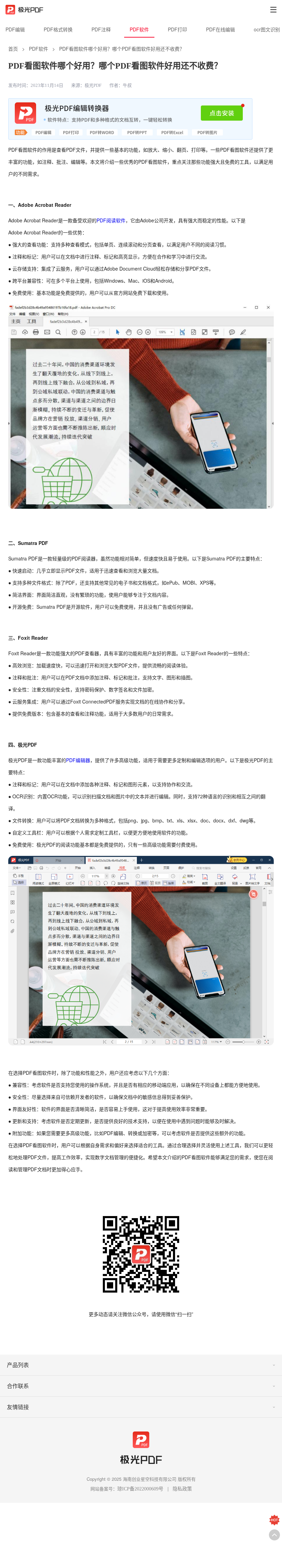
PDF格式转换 (58, 29)
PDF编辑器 (78, 760)
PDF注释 (101, 29)
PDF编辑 (15, 29)
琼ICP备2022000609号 (140, 1488)
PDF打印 (177, 29)
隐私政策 (182, 1488)
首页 (13, 48)
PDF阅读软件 (111, 220)
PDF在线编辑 (220, 29)
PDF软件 (139, 29)
